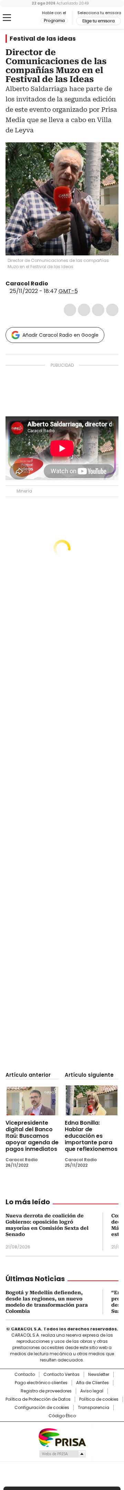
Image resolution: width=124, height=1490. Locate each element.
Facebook (70, 310)
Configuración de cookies (41, 1407)
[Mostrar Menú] (7, 17)
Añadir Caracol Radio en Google (60, 335)
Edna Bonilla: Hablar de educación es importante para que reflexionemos (91, 1136)
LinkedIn (98, 310)
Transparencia (93, 1407)
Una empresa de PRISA (62, 1437)
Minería (24, 491)
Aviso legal (91, 1391)
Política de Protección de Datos (38, 1399)
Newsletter (98, 1374)
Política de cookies (98, 1399)
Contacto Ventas (61, 1374)
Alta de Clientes (92, 1383)
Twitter (84, 310)
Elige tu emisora (98, 21)
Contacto (24, 1374)
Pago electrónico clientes (41, 1383)
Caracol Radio (23, 17)
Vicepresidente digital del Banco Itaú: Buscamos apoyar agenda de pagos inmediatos (32, 1136)
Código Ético (62, 1416)
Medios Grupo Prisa (62, 1454)
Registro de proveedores (46, 1391)
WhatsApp (112, 310)
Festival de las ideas (43, 38)
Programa (54, 21)
